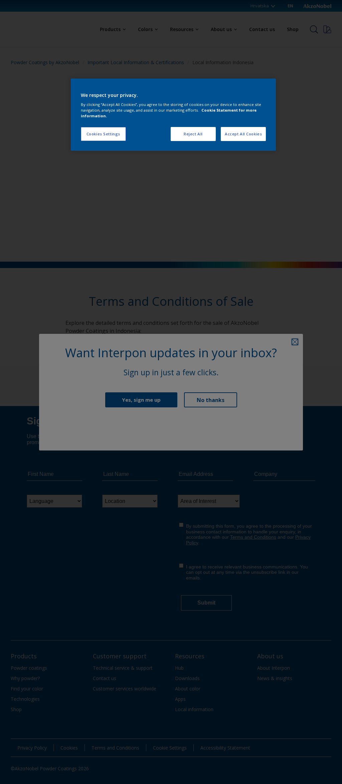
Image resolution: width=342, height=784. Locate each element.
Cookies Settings (103, 133)
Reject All (193, 133)
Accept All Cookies (243, 133)
